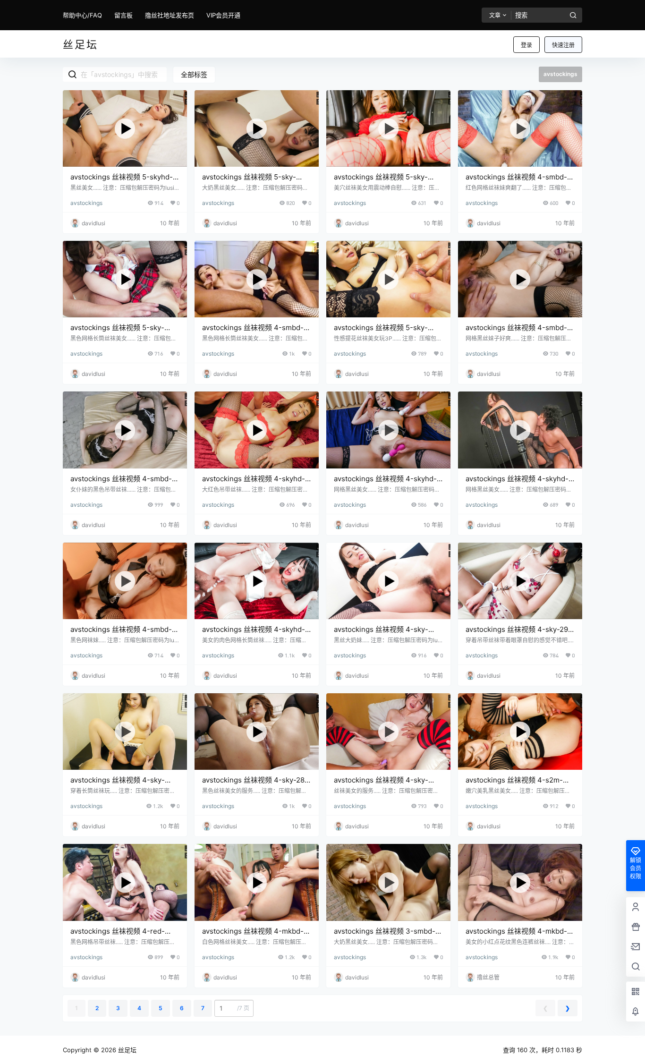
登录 (526, 45)
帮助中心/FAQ (82, 15)
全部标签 (194, 74)
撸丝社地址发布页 (169, 15)
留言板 (123, 15)
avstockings (86, 202)
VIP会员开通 (223, 15)
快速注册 (563, 45)
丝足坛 (126, 1050)
